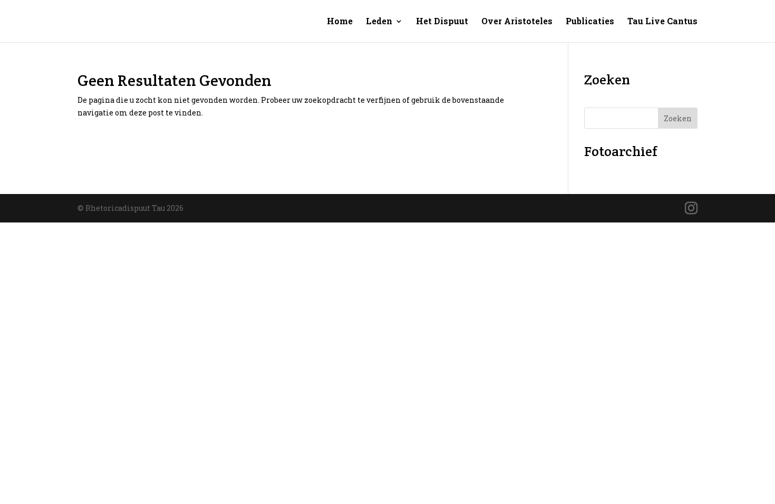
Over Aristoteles (517, 21)
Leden (379, 21)
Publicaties (590, 21)
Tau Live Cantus (662, 21)
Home (340, 21)
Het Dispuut (442, 21)
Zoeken (678, 118)
